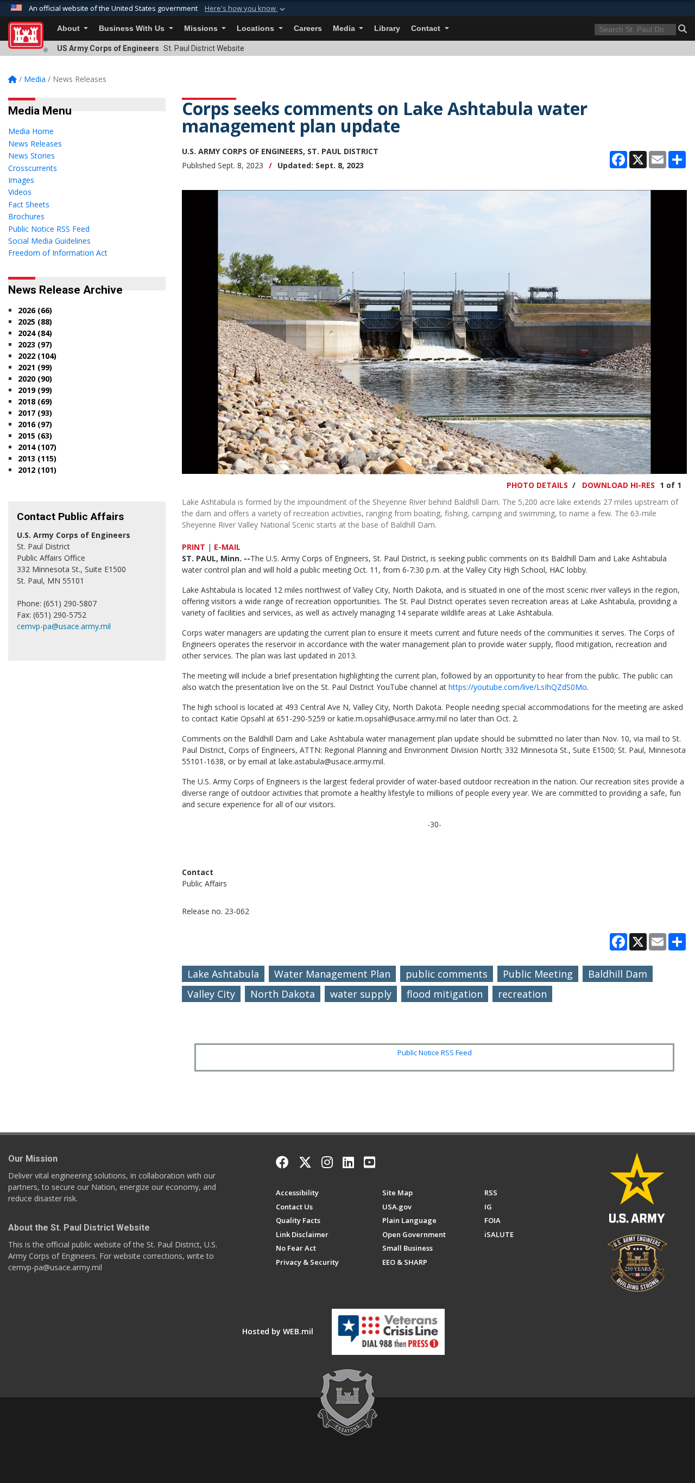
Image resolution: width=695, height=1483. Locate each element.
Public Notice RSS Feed (434, 1052)
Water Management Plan (332, 973)
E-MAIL (227, 547)
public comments (447, 973)
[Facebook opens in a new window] (282, 1162)
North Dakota (282, 993)
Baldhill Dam (617, 973)
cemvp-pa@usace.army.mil (64, 626)
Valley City (211, 993)
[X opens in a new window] (305, 1162)
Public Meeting (538, 973)
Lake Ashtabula (223, 973)
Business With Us (133, 28)
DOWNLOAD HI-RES (618, 485)
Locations (256, 28)
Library (387, 28)
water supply (360, 993)
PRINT (193, 547)
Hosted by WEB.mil (277, 1331)
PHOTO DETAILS (537, 485)
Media (345, 28)
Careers (308, 28)
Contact (427, 28)
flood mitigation (445, 993)
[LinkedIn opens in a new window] (348, 1162)
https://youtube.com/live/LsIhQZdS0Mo (517, 687)
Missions (202, 28)
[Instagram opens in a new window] (327, 1162)
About (69, 28)
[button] (246, 8)
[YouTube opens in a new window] (369, 1162)
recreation (522, 993)
